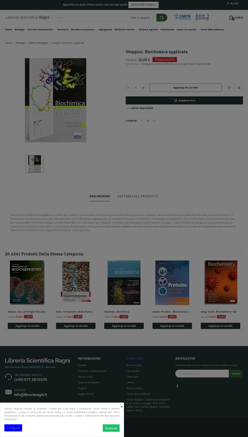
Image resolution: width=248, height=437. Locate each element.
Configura (13, 428)
